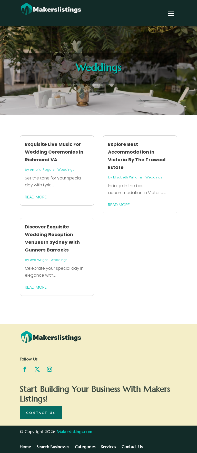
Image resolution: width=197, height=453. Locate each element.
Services (108, 447)
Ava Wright (39, 259)
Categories (85, 447)
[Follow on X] (37, 369)
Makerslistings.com (74, 431)
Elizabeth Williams (128, 177)
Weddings (65, 169)
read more (36, 197)
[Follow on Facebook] (25, 369)
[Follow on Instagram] (49, 369)
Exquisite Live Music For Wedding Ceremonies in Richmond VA (54, 152)
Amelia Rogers (42, 169)
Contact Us (41, 413)
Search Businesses (53, 447)
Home (25, 447)
